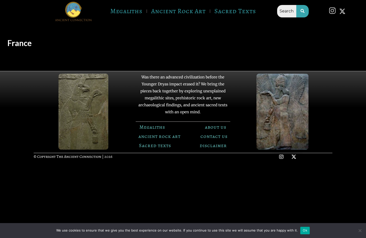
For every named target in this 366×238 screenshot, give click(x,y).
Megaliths (126, 11)
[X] (343, 11)
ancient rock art (159, 136)
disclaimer (213, 145)
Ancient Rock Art (178, 11)
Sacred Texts (235, 11)
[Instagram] (333, 11)
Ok (305, 230)
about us (215, 127)
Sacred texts (155, 145)
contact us (214, 136)
